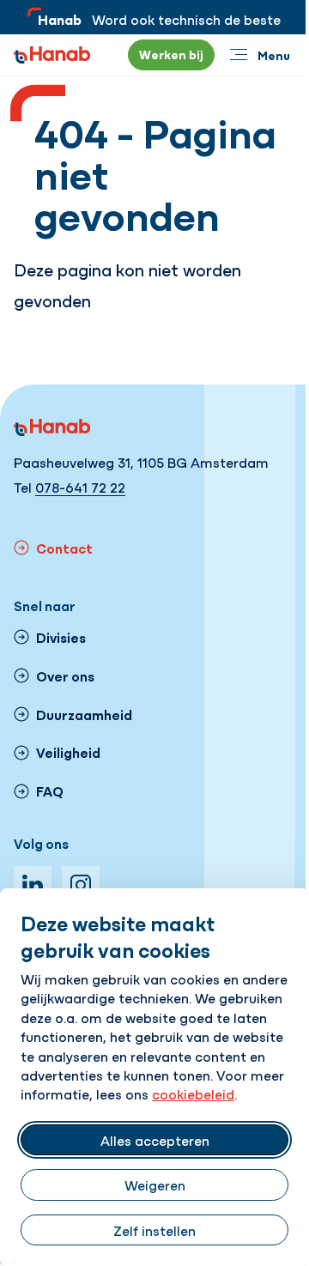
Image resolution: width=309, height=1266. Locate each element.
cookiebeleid (193, 1093)
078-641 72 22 (80, 486)
